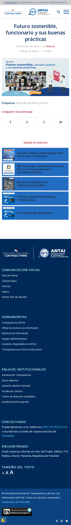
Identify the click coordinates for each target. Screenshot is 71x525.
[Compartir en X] (27, 122)
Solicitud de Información (15, 333)
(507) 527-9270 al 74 (54, 427)
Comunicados (9, 280)
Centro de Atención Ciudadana (18, 396)
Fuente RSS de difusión (14, 297)
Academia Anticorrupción (15, 401)
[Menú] (64, 11)
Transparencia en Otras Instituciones (22, 349)
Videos (5, 291)
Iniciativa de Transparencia (16, 374)
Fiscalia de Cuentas (12, 391)
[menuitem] (57, 11)
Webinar (50, 46)
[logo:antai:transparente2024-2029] (29, 11)
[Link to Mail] (66, 520)
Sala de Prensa (10, 275)
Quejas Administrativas (14, 338)
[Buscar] (57, 11)
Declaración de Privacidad (16, 501)
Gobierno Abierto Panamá (16, 385)
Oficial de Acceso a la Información (20, 327)
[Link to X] (56, 520)
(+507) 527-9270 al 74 (58, 2)
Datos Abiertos (10, 380)
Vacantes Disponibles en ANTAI (19, 344)
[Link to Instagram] (61, 520)
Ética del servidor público (32, 103)
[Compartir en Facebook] (10, 122)
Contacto (8, 436)
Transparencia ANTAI (13, 322)
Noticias (6, 286)
